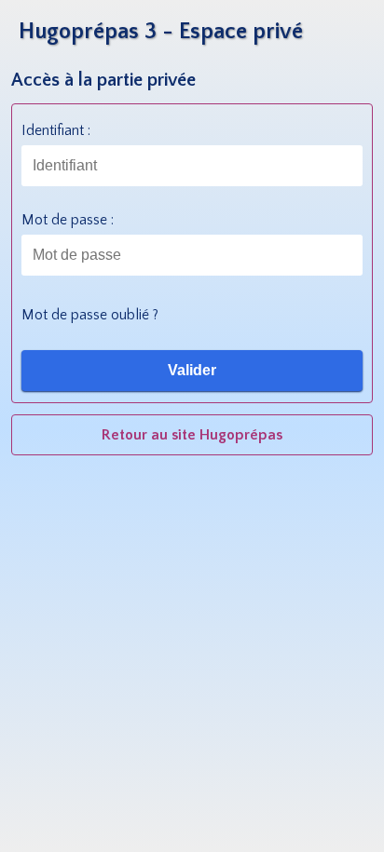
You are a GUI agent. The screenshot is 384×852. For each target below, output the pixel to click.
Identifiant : (55, 130)
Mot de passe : (67, 219)
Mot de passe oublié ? (89, 314)
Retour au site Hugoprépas (192, 434)
